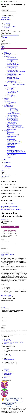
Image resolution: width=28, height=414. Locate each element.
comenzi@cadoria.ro (9, 359)
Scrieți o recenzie (5, 219)
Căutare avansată (5, 176)
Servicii (5, 377)
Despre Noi (6, 369)
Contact (19, 31)
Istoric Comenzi (8, 340)
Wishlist (14, 31)
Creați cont (6, 27)
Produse (3, 49)
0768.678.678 (12, 203)
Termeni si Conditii (8, 373)
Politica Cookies (8, 343)
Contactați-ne (7, 23)
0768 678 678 (4, 32)
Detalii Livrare (7, 374)
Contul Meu (4, 159)
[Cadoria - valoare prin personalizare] (10, 35)
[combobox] (8, 43)
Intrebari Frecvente (8, 371)
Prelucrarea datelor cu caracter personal (13, 342)
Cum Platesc (7, 376)
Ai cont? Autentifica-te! (9, 26)
